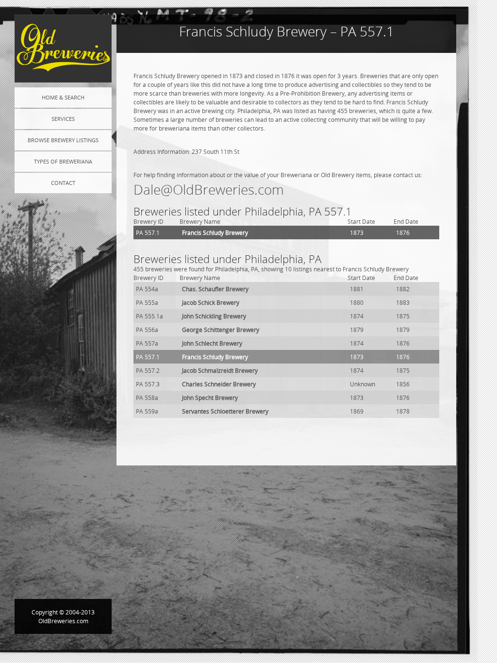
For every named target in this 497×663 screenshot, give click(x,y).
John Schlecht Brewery (212, 343)
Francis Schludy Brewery (215, 232)
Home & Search (63, 97)
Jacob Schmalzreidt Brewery (220, 370)
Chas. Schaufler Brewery (215, 289)
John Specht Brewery (210, 397)
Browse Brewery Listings (63, 140)
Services (63, 118)
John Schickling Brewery (214, 316)
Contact (63, 182)
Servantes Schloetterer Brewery (225, 411)
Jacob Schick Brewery (210, 302)
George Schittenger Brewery (220, 329)
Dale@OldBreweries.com (208, 190)
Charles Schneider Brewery (219, 384)
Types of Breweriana (63, 161)
